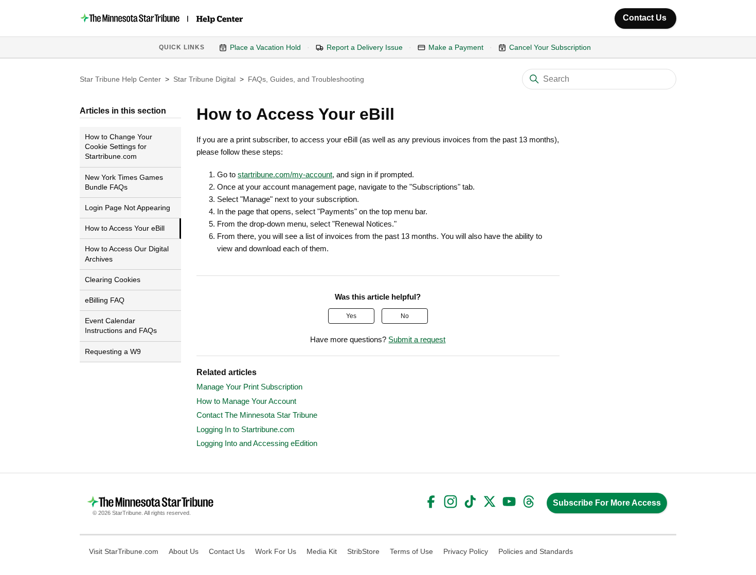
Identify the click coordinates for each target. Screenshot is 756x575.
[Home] (162, 18)
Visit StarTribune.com (123, 551)
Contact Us (645, 17)
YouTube (509, 501)
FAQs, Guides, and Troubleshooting (306, 79)
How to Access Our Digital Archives (127, 254)
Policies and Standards (535, 551)
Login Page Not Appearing (127, 207)
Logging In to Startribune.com (245, 429)
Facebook (431, 501)
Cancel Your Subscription (550, 47)
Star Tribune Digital (204, 79)
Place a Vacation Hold (265, 47)
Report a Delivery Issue (365, 47)
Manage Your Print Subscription (249, 386)
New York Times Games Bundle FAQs (124, 182)
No (405, 316)
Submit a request (416, 339)
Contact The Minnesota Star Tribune (256, 415)
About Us (184, 551)
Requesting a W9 (113, 351)
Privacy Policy (465, 551)
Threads (528, 501)
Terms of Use (411, 551)
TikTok (470, 501)
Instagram (450, 501)
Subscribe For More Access (607, 502)
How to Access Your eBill (125, 228)
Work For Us (275, 551)
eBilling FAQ (104, 300)
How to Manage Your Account (246, 401)
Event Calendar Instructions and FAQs (121, 326)
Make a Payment (455, 47)
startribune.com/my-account (285, 174)
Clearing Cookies (112, 279)
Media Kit (322, 551)
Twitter (489, 501)
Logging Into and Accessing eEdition (256, 443)
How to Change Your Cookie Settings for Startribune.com (118, 146)
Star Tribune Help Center (120, 79)
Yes (351, 316)
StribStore (363, 551)
